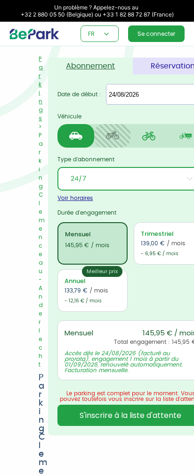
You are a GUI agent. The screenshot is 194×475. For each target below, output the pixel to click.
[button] (106, 34)
